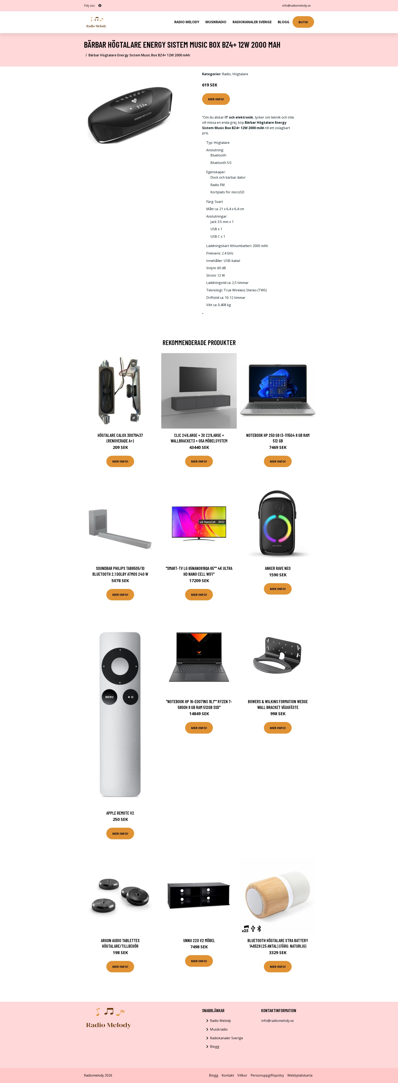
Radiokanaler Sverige (252, 22)
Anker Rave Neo (278, 568)
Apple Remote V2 (120, 812)
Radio (226, 74)
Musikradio (215, 22)
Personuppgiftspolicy (267, 1075)
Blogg (283, 22)
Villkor (242, 1075)
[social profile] (100, 6)
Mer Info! (216, 99)
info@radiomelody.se (296, 5)
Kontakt (228, 1075)
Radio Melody (186, 22)
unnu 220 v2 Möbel (199, 940)
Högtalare (240, 74)
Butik (303, 22)
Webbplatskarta (299, 1075)
